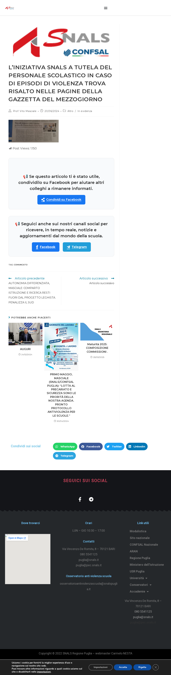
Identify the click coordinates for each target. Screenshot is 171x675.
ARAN (134, 551)
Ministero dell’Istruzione (147, 564)
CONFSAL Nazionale (144, 544)
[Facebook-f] (80, 499)
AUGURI (25, 349)
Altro (70, 111)
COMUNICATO (21, 265)
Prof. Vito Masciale (24, 111)
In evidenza (84, 111)
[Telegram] (91, 499)
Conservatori (139, 584)
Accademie (137, 591)
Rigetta (142, 667)
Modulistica (138, 531)
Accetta (123, 667)
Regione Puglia (140, 558)
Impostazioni (101, 667)
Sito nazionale (140, 538)
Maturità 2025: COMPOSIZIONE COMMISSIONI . (97, 348)
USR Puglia (137, 571)
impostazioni (44, 671)
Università (137, 578)
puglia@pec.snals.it (143, 622)
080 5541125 (88, 554)
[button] (106, 8)
